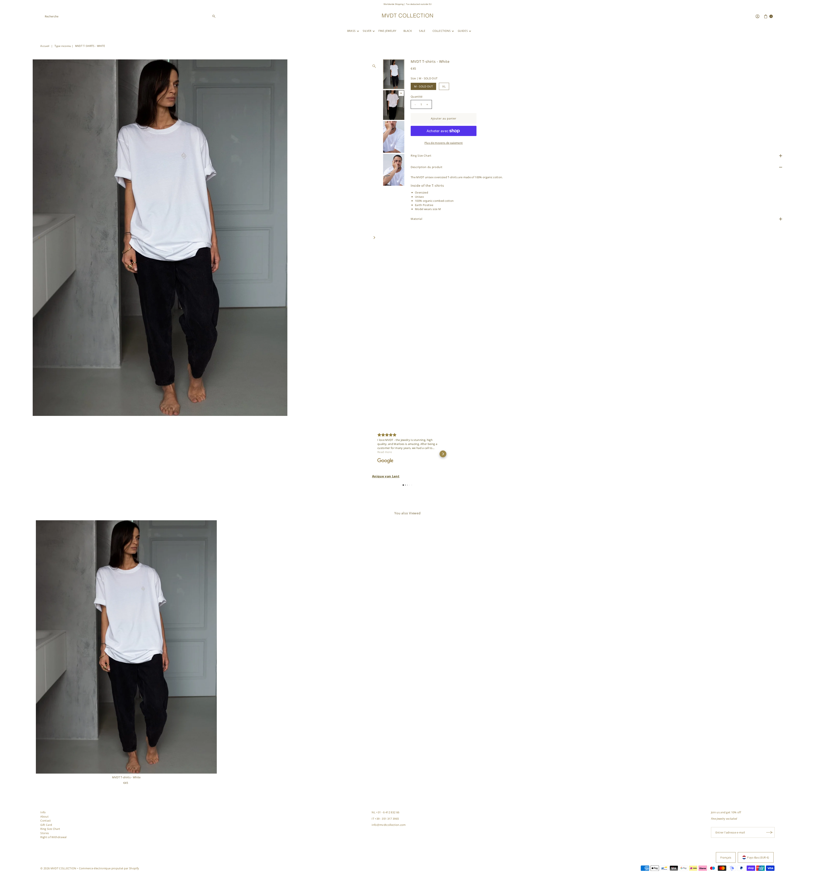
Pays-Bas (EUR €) (758, 857)
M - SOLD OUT (423, 86)
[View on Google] (385, 460)
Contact (45, 820)
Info (43, 812)
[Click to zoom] (374, 66)
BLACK (407, 31)
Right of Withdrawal (53, 837)
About (44, 816)
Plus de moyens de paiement (443, 143)
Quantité (417, 96)
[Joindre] (769, 832)
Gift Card (46, 825)
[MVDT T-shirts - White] (126, 647)
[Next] (374, 237)
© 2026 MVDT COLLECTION (58, 868)
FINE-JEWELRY (387, 31)
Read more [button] (384, 452)
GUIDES (463, 31)
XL (444, 86)
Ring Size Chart (50, 829)
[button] (372, 453)
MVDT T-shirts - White (126, 777)
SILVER (367, 31)
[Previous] (39, 237)
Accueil (44, 46)
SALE (422, 31)
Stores (44, 833)
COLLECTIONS (442, 31)
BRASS (351, 31)
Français (725, 857)
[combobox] (130, 16)
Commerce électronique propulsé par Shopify (109, 868)
